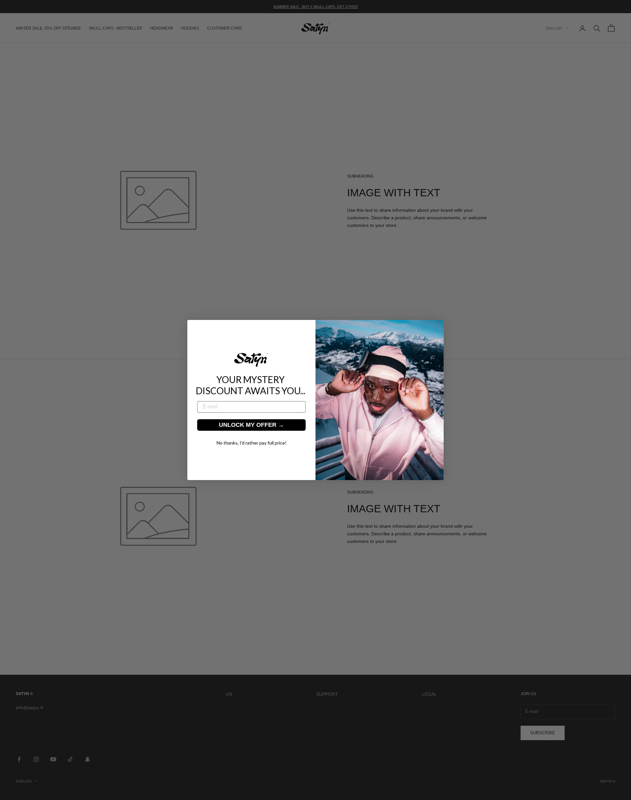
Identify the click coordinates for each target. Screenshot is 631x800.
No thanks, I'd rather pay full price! (252, 443)
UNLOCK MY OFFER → (251, 425)
